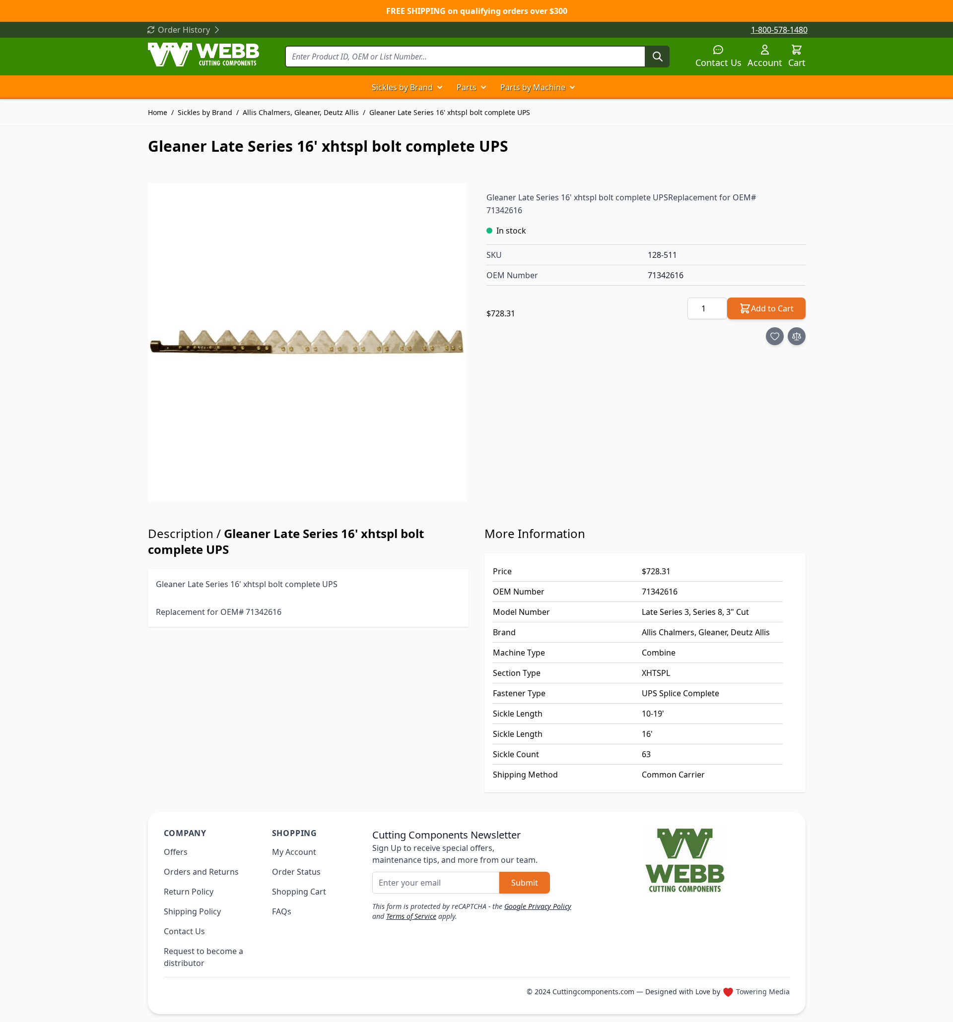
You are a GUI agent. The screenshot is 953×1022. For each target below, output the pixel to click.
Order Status (296, 871)
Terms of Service (411, 916)
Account (765, 62)
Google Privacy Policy (537, 906)
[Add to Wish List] (775, 336)
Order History (184, 29)
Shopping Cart (299, 891)
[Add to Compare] (797, 336)
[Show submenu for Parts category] (483, 87)
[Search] (658, 56)
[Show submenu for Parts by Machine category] (572, 87)
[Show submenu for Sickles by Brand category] (440, 87)
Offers (176, 851)
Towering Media (763, 991)
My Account (294, 851)
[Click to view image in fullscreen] (307, 342)
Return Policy (188, 891)
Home (157, 112)
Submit (524, 882)
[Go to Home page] (203, 54)
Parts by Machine (532, 87)
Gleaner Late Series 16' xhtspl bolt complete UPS (449, 112)
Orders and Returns (201, 871)
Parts (466, 87)
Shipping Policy (192, 911)
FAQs (281, 911)
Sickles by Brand (402, 87)
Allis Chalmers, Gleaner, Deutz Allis (301, 112)
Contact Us (718, 62)
